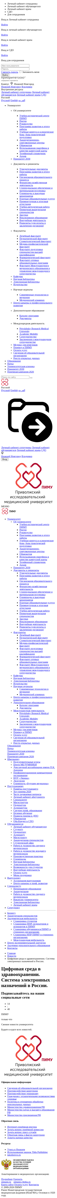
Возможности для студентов (28, 867)
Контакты (12, 948)
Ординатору (19, 832)
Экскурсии (19, 781)
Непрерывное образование (27, 888)
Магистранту (20, 837)
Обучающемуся (15, 824)
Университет (14, 519)
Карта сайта (7, 1184)
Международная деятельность (28, 710)
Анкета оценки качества (20, 1137)
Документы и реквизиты (26, 570)
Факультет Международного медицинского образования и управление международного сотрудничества (34, 269)
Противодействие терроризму (22, 1093)
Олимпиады (19, 859)
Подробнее (7, 1179)
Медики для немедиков (25, 345)
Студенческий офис (23, 843)
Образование (14, 361)
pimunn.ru (6, 1182)
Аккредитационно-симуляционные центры (32, 141)
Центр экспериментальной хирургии (26, 942)
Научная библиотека (24, 279)
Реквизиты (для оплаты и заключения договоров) (32, 224)
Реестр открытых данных (26, 358)
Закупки (23, 215)
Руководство (26, 123)
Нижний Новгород (11, 86)
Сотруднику (13, 907)
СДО (43, 95)
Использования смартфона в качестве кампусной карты (34, 149)
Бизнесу (11, 913)
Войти (4, 24)
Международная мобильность (28, 940)
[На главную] (13, 80)
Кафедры (18, 276)
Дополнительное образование (28, 702)
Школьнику (13, 759)
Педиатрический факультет (33, 238)
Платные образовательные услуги (37, 198)
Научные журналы (23, 686)
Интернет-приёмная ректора (22, 1127)
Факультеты (19, 632)
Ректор (23, 121)
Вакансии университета (25, 899)
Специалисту (14, 886)
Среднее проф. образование (27, 810)
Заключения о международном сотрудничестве (35, 340)
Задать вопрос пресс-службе (21, 1132)
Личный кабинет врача (29, 95)
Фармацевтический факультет (34, 257)
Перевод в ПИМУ (22, 347)
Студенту (18, 829)
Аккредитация (20, 891)
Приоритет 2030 (21, 159)
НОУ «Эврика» (21, 778)
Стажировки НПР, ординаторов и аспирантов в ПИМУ (30, 925)
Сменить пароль (9, 72)
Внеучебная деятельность (32, 220)
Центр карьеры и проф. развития (30, 883)
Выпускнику (14, 878)
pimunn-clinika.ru (22, 1182)
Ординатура (19, 805)
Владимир (27, 86)
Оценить (17, 1179)
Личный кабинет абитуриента (29, 797)
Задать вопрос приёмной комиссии (25, 1129)
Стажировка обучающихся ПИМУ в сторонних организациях (32, 930)
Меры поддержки (22, 875)
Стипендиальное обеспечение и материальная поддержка (36, 189)
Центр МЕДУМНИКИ (25, 764)
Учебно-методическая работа (34, 207)
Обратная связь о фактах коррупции (26, 1135)
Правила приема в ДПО (25, 816)
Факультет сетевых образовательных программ (33, 261)
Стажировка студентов (25, 921)
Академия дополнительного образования (28, 945)
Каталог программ (29, 315)
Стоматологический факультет (35, 241)
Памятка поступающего (25, 789)
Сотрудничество (27, 336)
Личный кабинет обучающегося (30, 826)
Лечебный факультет (30, 236)
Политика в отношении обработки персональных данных (25, 1103)
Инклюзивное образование (33, 217)
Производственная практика (28, 856)
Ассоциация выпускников (27, 880)
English (14, 100)
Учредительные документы (33, 169)
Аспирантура (20, 808)
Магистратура (20, 802)
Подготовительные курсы (26, 762)
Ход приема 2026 (22, 791)
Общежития (25, 145)
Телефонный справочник (32, 153)
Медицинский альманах (32, 300)
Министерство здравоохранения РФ (26, 1107)
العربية (21, 100)
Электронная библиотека (26, 282)
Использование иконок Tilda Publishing (27, 1152)
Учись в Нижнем (16, 1149)
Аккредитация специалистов (28, 840)
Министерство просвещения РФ (24, 1115)
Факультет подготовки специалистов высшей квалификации (31, 252)
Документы (25, 318)
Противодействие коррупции (22, 1091)
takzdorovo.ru (14, 1155)
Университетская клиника (21, 366)
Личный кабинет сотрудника (16, 92)
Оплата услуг (20, 350)
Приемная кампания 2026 (20, 371)
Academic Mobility (28, 334)
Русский (5, 100)
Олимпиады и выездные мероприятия (32, 194)
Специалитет (20, 799)
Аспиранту (19, 835)
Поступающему (15, 786)
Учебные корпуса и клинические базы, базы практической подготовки (36, 135)
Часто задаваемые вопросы (27, 794)
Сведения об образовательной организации (29, 1088)
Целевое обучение (22, 813)
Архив (22, 156)
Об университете (22, 521)
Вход (4, 459)
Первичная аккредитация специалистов (32, 211)
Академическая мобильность (22, 918)
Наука (10, 363)
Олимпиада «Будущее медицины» (31, 783)
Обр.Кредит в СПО (23, 821)
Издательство (20, 284)
